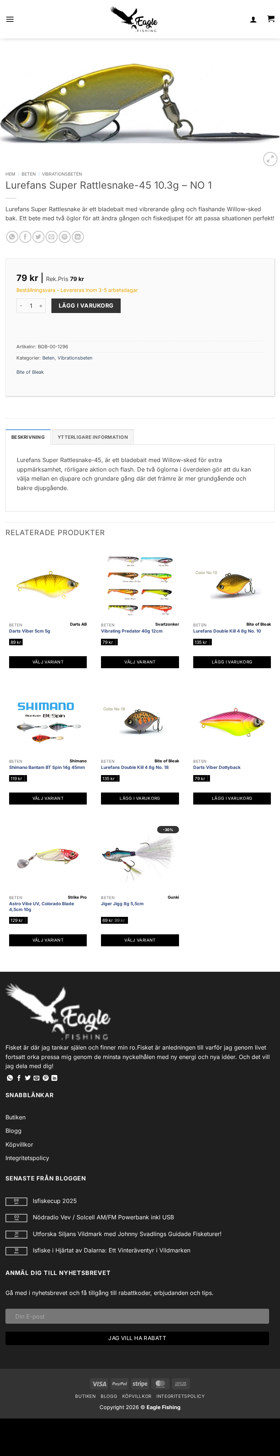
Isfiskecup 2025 (55, 1201)
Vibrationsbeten (62, 174)
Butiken (15, 1117)
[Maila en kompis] (52, 237)
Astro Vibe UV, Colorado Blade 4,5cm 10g (41, 906)
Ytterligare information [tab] (93, 437)
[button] (9, 19)
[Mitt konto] (253, 19)
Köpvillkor (19, 1144)
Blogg (13, 1130)
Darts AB (78, 624)
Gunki (173, 897)
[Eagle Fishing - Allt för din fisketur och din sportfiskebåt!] (134, 19)
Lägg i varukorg (86, 305)
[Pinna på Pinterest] (65, 237)
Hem (10, 174)
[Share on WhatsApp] (12, 237)
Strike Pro (77, 897)
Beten (29, 174)
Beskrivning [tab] (28, 437)
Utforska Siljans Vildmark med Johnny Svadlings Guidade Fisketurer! (127, 1234)
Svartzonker (167, 624)
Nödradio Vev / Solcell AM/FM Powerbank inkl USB (103, 1217)
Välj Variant (47, 662)
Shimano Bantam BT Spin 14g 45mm (47, 767)
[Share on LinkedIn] (78, 237)
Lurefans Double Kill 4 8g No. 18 (135, 767)
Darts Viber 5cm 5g (29, 631)
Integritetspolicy (27, 1158)
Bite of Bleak (30, 372)
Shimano (78, 760)
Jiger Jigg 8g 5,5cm (122, 903)
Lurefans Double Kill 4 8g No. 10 (227, 631)
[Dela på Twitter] (38, 237)
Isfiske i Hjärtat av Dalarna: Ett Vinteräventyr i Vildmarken (111, 1250)
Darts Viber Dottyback (217, 767)
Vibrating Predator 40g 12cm (132, 631)
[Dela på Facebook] (25, 237)
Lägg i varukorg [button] (232, 662)
